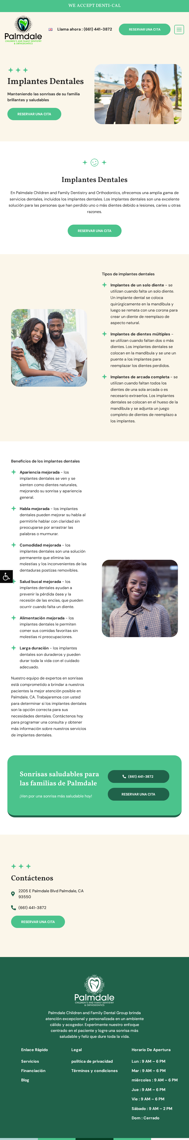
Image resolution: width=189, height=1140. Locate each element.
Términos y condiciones (94, 1070)
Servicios (30, 1061)
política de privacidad (92, 1061)
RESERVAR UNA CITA (144, 29)
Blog (25, 1080)
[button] (6, 576)
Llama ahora (84, 29)
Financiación (33, 1070)
